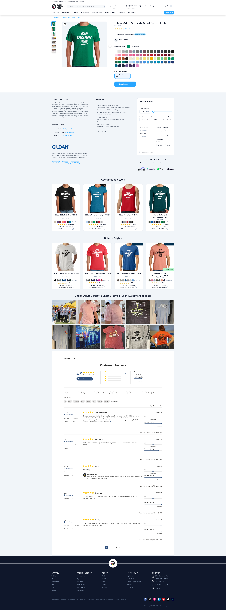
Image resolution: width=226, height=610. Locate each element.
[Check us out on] (159, 599)
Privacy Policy (91, 599)
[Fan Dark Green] (116, 62)
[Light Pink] (116, 55)
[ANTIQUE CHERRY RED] (162, 55)
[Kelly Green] (128, 46)
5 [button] (119, 547)
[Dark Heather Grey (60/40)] (123, 280)
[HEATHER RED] (144, 55)
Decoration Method (167, 116)
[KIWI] (165, 58)
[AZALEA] (119, 55)
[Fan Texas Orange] (123, 58)
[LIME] (158, 58)
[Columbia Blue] (65, 280)
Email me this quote (147, 152)
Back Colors (154, 116)
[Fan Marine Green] (126, 62)
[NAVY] (123, 65)
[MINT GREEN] (155, 58)
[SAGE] (149, 280)
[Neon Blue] (169, 62)
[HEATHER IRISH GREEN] (162, 58)
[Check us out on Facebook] (145, 599)
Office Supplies (81, 587)
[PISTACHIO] (148, 58)
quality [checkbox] (100, 401)
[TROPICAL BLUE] (158, 62)
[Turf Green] (119, 62)
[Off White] (130, 58)
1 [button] (106, 547)
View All (104, 587)
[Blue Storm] (60, 280)
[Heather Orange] (63, 222)
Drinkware (80, 582)
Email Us (157, 588)
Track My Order (131, 579)
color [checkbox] (69, 401)
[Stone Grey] (128, 280)
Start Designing (125, 84)
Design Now (169, 12)
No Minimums (81, 576)
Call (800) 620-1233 (161, 581)
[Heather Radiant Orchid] (137, 65)
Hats (53, 584)
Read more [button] (113, 422)
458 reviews (128, 29)
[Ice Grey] (119, 51)
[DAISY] (144, 58)
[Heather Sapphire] (70, 222)
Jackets (54, 590)
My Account (155, 6)
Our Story (105, 579)
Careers (104, 584)
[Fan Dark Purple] (130, 65)
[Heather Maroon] (60, 222)
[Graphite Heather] (89, 222)
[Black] (68, 222)
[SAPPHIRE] (155, 62)
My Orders (130, 576)
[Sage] (126, 51)
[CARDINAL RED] (165, 55)
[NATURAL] (133, 58)
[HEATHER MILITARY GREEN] (148, 51)
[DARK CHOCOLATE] (126, 58)
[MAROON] (169, 55)
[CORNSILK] (137, 58)
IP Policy (117, 599)
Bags (78, 579)
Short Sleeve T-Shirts (73, 18)
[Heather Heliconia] (130, 55)
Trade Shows (81, 584)
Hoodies (54, 579)
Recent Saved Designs (134, 582)
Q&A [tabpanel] (74, 359)
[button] (64, 312)
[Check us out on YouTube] (163, 599)
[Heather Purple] (58, 222)
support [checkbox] (106, 401)
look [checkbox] (94, 401)
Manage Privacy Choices (67, 599)
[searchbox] (71, 392)
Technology (80, 590)
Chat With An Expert (161, 585)
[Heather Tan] (130, 280)
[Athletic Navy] (92, 280)
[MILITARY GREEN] (151, 51)
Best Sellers (132, 13)
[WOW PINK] (99, 280)
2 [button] (109, 547)
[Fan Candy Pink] (126, 55)
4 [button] (116, 547)
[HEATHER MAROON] (144, 51)
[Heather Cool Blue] (125, 280)
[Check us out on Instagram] (154, 599)
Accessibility (55, 599)
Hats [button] (75, 13)
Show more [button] (114, 401)
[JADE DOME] (123, 62)
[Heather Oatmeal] (140, 58)
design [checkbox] (88, 401)
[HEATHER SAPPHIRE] (148, 62)
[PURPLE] (133, 65)
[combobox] (86, 6)
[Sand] (55, 222)
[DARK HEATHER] (158, 51)
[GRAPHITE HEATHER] (137, 51)
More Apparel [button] (96, 13)
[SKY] (133, 62)
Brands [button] (121, 13)
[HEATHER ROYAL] (140, 62)
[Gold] (151, 58)
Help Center (130, 587)
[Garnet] (158, 55)
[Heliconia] (133, 55)
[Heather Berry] (137, 55)
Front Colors (142, 116)
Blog (103, 582)
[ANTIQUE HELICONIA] (140, 55)
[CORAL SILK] (123, 55)
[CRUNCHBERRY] (152, 280)
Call (161, 145)
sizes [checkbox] (82, 401)
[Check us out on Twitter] (149, 599)
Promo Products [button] (110, 13)
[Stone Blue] (133, 51)
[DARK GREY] (58, 280)
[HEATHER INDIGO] (140, 51)
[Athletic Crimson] (101, 280)
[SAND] (172, 55)
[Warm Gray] (121, 280)
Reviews (104, 576)
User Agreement (80, 599)
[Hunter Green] (70, 280)
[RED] (151, 55)
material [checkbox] (76, 401)
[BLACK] (172, 51)
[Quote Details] (73, 229)
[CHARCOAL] (155, 51)
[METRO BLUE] (119, 65)
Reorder (129, 584)
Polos (53, 587)
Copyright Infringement (107, 599)
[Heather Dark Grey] (165, 51)
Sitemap (123, 599)
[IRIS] (144, 62)
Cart (169, 6)
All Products (55, 18)
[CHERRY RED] (155, 55)
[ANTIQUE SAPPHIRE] (116, 65)
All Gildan (56, 163)
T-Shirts (63, 18)
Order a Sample (140, 34)
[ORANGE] (119, 58)
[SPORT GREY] (123, 51)
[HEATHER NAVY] (162, 51)
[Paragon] (130, 51)
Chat (168, 145)
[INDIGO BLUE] (165, 62)
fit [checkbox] (65, 401)
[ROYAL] (162, 62)
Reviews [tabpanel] (67, 359)
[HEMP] (157, 280)
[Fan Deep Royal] (172, 62)
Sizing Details (68, 129)
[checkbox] (140, 152)
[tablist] (113, 357)
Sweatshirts (75, 163)
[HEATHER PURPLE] (126, 65)
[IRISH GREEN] (169, 58)
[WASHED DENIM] (154, 280)
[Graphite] (87, 280)
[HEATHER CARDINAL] (148, 55)
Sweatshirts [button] (66, 13)
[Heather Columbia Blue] (133, 280)
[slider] (153, 112)
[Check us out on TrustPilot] (172, 599)
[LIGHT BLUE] (130, 62)
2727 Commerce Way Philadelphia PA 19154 (162, 577)
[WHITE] (116, 51)
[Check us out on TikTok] (168, 599)
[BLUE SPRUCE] (159, 280)
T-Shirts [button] (55, 13)
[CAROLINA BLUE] (137, 62)
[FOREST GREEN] (169, 51)
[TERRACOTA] (162, 280)
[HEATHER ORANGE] (116, 58)
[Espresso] (118, 280)
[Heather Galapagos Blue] (151, 62)
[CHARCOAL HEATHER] (89, 280)
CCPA (97, 599)
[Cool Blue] (63, 280)
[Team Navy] (68, 280)
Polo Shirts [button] (84, 13)
